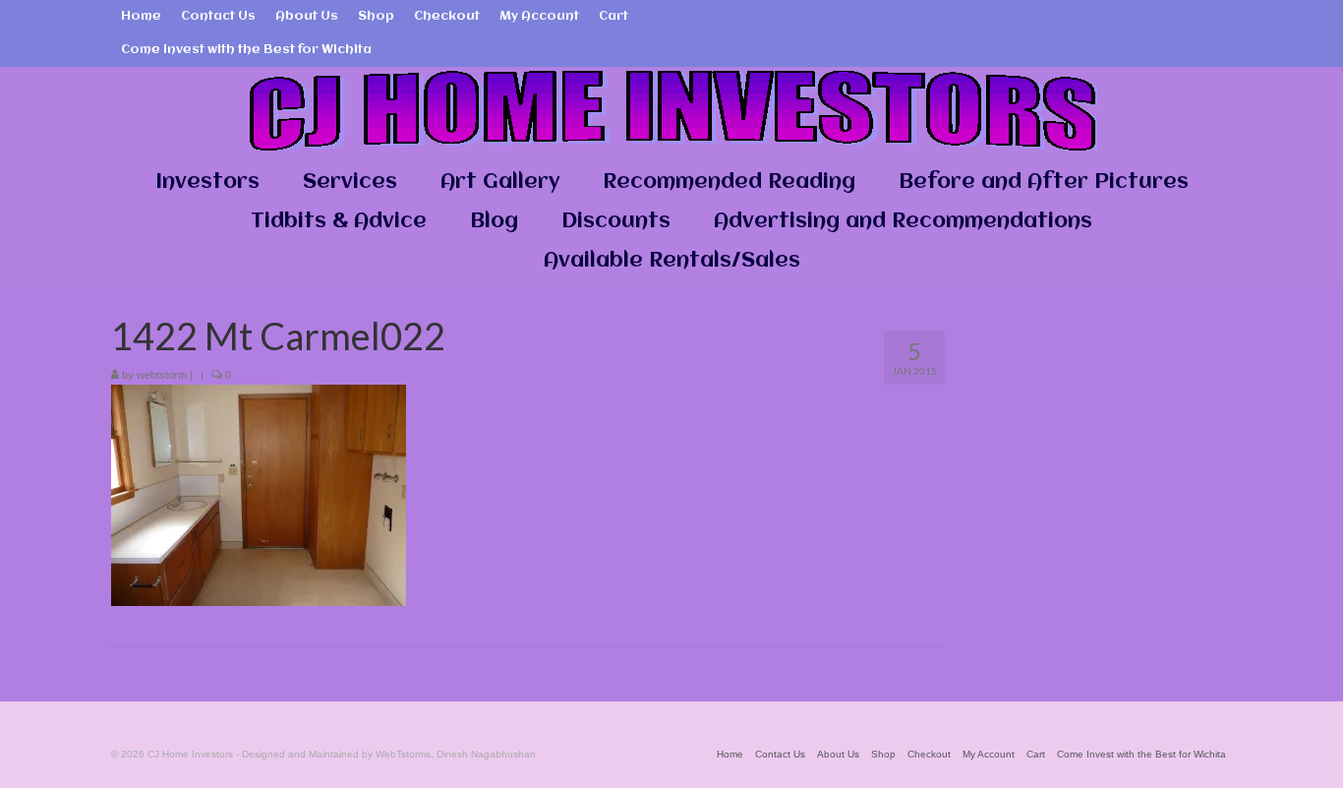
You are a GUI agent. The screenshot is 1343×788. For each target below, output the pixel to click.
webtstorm (162, 375)
